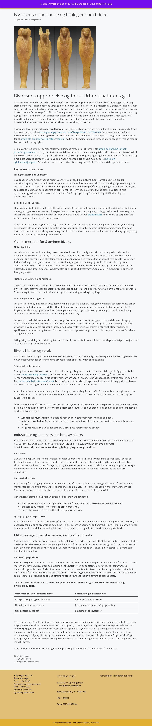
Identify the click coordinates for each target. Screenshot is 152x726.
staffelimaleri (95, 214)
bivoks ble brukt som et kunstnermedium (42, 138)
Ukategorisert (23, 656)
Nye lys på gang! (24, 658)
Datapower (94, 722)
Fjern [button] (109, 3)
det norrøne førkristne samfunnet (36, 381)
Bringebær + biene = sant (28, 661)
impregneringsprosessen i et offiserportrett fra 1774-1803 (70, 132)
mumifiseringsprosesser (35, 374)
